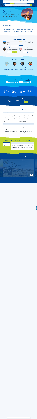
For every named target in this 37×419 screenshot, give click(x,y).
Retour (23, 4)
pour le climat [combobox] (25, 79)
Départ (6, 5)
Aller (19, 4)
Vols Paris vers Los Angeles (12, 47)
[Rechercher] (31, 5)
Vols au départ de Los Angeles (28, 47)
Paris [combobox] (23, 98)
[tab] (12, 3)
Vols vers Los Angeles (11, 41)
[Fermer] (26, 42)
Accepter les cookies (21, 45)
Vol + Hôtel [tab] (26, 3)
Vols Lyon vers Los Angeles (28, 41)
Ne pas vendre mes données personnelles (14, 45)
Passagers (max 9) (28, 4)
